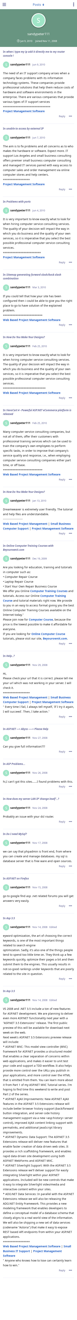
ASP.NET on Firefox (17, 878)
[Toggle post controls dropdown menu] (70, 116)
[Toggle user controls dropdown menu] (73, 4)
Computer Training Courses (49, 591)
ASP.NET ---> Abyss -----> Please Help (27, 729)
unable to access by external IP (25, 128)
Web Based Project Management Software (31, 320)
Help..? (10, 656)
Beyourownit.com (55, 638)
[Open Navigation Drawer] (4, 4)
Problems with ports (18, 201)
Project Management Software (24, 111)
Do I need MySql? (16, 834)
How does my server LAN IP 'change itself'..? (32, 799)
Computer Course (41, 619)
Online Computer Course (48, 634)
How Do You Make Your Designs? (25, 337)
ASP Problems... (15, 764)
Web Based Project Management (25, 524)
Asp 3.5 (10, 918)
